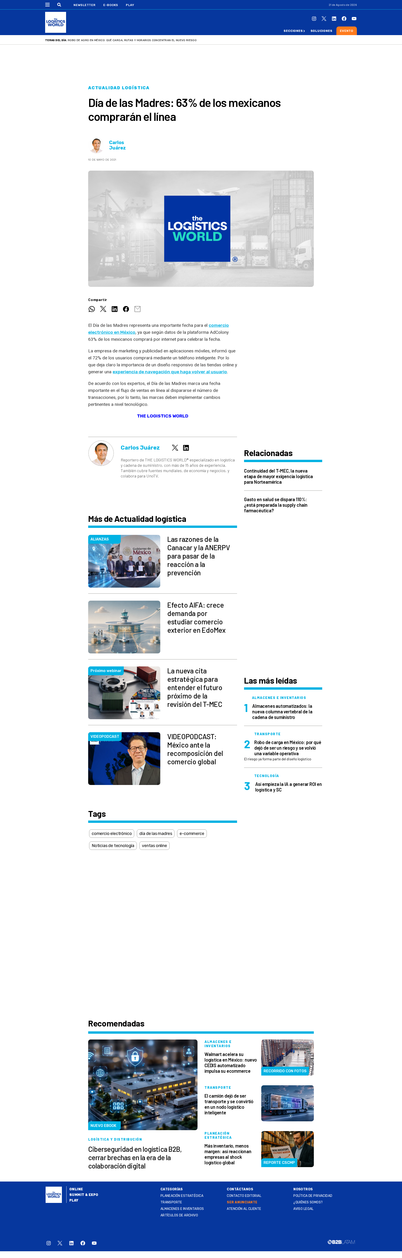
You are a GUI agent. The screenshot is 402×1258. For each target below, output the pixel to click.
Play (130, 5)
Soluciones (321, 31)
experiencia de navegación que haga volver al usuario (170, 371)
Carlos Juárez (117, 145)
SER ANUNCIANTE (242, 1202)
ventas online (154, 845)
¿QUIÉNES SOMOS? (308, 1202)
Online (76, 1189)
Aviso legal (303, 1209)
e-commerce (192, 833)
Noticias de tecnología (113, 845)
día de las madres (155, 833)
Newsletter (85, 5)
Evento (346, 31)
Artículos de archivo (179, 1215)
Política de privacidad (312, 1196)
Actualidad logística (119, 87)
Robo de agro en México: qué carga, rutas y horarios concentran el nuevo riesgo (132, 40)
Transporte (171, 1202)
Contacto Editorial (244, 1196)
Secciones (293, 31)
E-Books (110, 5)
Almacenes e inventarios (182, 1209)
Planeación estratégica (182, 1196)
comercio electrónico (112, 833)
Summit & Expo (83, 1195)
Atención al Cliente (244, 1209)
